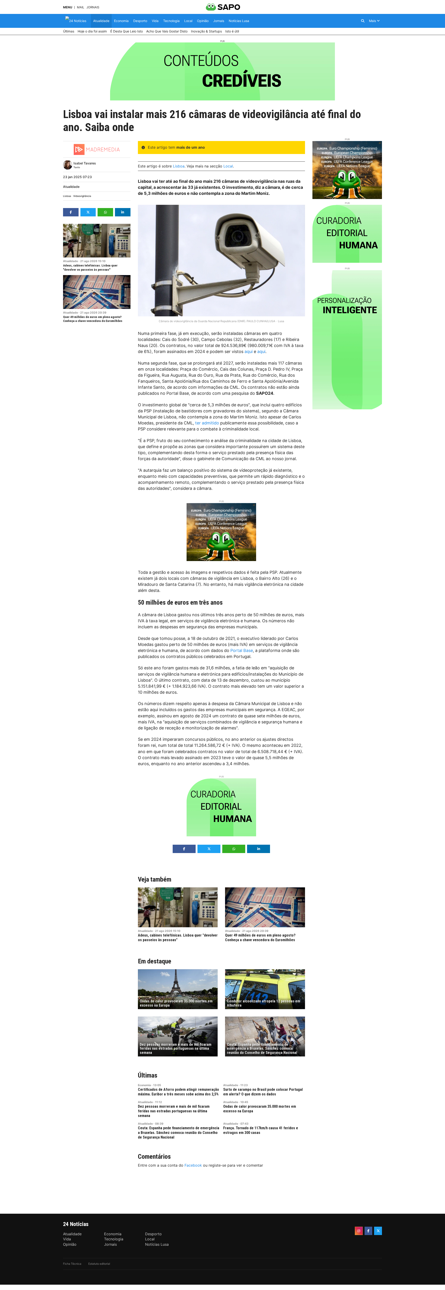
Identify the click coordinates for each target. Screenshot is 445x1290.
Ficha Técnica (72, 1263)
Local (228, 166)
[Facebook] (368, 1231)
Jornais (92, 7)
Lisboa (67, 196)
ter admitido (207, 422)
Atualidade (71, 187)
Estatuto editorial (99, 1263)
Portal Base (241, 650)
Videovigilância (82, 196)
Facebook (193, 1165)
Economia (144, 1085)
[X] (378, 1231)
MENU (67, 7)
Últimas (147, 1075)
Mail (80, 7)
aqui (249, 351)
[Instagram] (359, 1231)
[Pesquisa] (363, 21)
